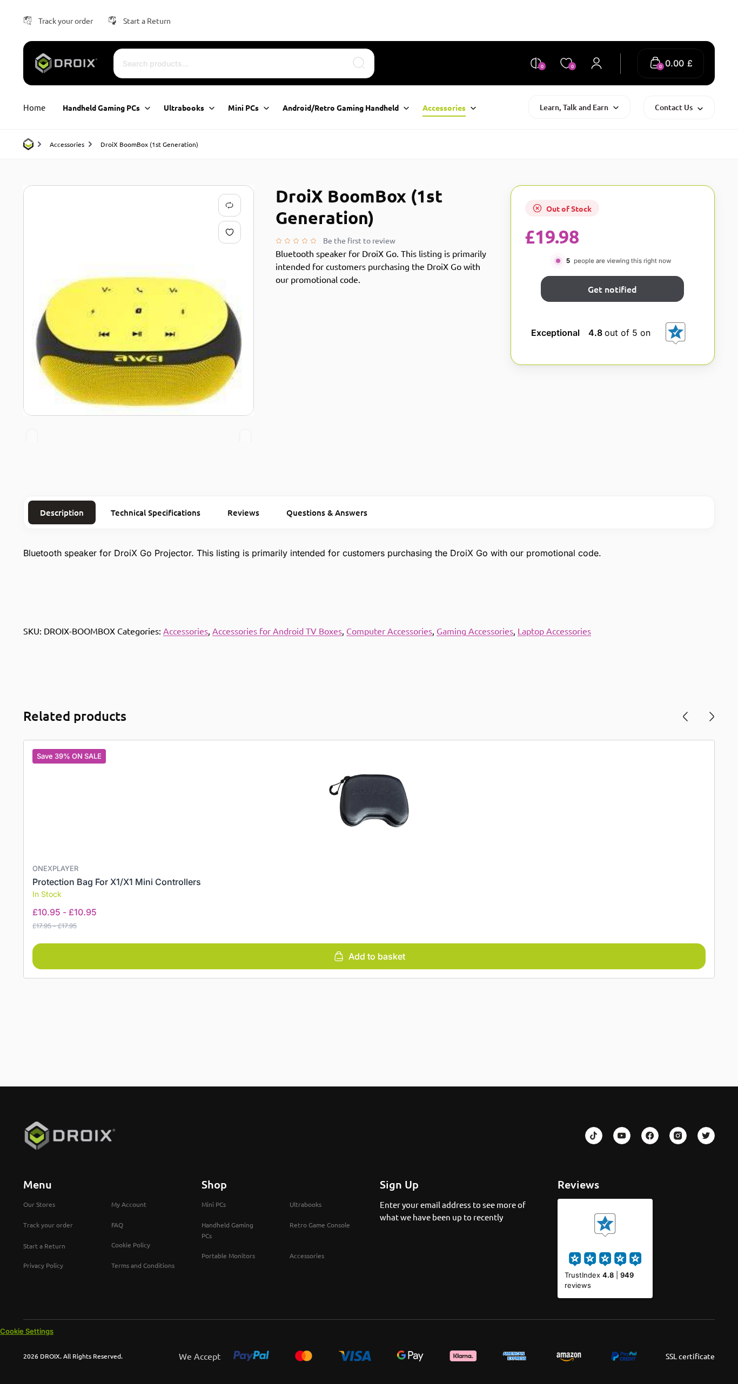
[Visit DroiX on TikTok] (593, 1135)
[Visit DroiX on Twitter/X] (706, 1135)
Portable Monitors (228, 1255)
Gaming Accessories (475, 630)
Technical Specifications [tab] (155, 512)
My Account (128, 1204)
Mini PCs (214, 1204)
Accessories (67, 144)
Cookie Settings (26, 1331)
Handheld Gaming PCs (227, 1230)
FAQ (117, 1224)
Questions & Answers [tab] (326, 512)
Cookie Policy (130, 1244)
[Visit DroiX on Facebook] (650, 1135)
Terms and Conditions (143, 1265)
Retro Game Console (320, 1224)
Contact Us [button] (674, 107)
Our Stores (39, 1204)
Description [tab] (62, 512)
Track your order (65, 20)
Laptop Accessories (554, 630)
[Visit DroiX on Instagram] (678, 1135)
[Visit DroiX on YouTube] (621, 1135)
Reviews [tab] (243, 512)
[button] (671, 63)
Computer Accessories (389, 630)
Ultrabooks (305, 1204)
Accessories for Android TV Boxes (277, 630)
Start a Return (147, 20)
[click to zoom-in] (138, 300)
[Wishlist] (231, 232)
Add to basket (376, 956)
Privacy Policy (43, 1265)
